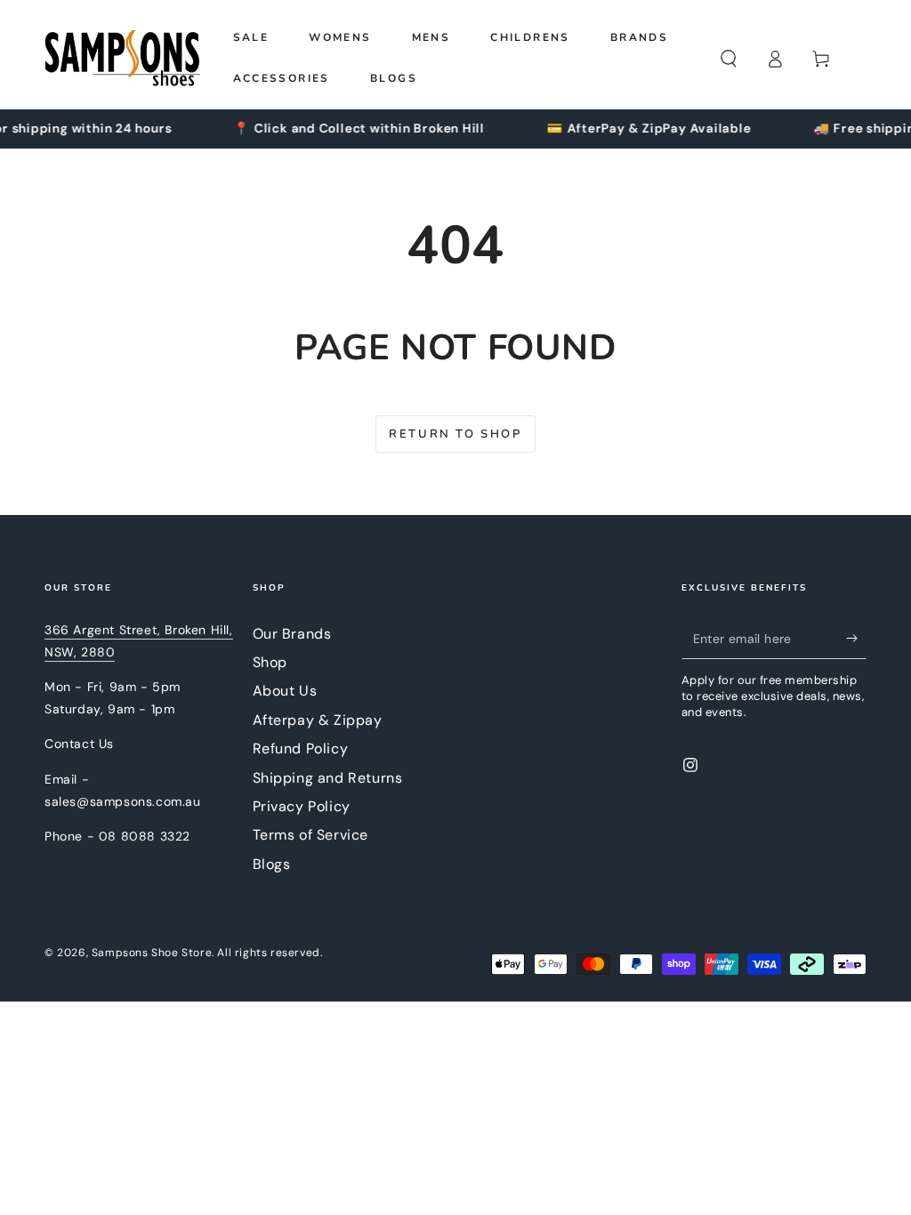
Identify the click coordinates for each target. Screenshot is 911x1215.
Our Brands (292, 633)
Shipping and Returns (328, 777)
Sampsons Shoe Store (152, 952)
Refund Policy (301, 748)
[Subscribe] (856, 638)
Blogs (272, 864)
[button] (728, 58)
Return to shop (455, 434)
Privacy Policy (302, 806)
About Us (285, 690)
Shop (270, 662)
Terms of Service (311, 834)
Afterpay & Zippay (318, 720)
